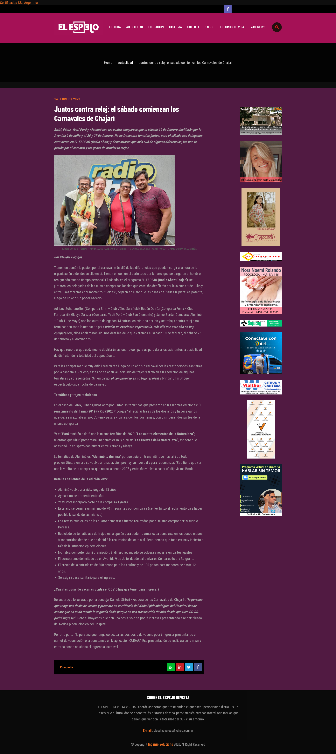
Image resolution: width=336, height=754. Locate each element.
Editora (115, 27)
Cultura (193, 27)
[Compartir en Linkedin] (180, 667)
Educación (156, 27)
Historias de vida (231, 27)
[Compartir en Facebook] (198, 667)
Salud (209, 27)
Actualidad (134, 27)
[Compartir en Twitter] (189, 667)
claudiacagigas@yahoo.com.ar (173, 730)
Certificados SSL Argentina (19, 3)
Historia (175, 27)
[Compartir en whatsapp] (171, 667)
